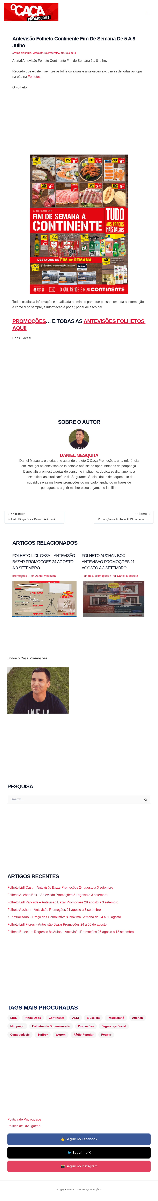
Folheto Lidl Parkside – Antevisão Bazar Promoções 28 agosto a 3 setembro (62, 902)
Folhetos (34, 76)
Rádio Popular (83, 1034)
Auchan (137, 1017)
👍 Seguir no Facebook (79, 1139)
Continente (56, 1017)
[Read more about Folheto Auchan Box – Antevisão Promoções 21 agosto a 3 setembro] (114, 599)
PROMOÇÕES (29, 321)
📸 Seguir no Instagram (79, 1166)
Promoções (86, 1026)
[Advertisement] (79, 124)
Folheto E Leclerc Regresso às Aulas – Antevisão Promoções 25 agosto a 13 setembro (70, 932)
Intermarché (116, 1017)
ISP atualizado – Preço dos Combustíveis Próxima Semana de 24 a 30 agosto (64, 917)
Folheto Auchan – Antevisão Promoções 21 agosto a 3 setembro (54, 909)
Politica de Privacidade (24, 1119)
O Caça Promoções (8, 22)
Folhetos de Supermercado (51, 1026)
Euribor (42, 1034)
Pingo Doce (33, 1017)
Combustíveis (20, 1034)
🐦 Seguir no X (79, 1152)
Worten (61, 1034)
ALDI (75, 1017)
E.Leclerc (93, 1017)
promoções (19, 575)
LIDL (13, 1017)
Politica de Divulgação (23, 1126)
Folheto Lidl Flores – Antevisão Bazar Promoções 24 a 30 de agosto (57, 924)
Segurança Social (114, 1026)
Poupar (106, 1034)
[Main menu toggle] (149, 12)
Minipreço (17, 1026)
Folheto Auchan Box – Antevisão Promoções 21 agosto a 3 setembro (108, 561)
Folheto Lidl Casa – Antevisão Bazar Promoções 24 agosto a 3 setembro (43, 561)
